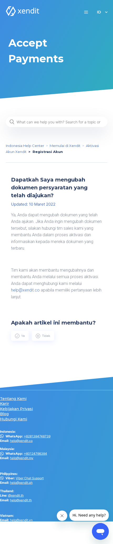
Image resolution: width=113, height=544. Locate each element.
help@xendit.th (21, 500)
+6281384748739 (37, 436)
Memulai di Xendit (65, 146)
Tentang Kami (13, 399)
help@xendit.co (25, 290)
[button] (86, 12)
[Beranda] (22, 14)
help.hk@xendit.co (23, 533)
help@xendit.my (21, 458)
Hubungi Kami (13, 419)
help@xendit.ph (21, 483)
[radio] (20, 336)
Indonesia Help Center (25, 146)
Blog (4, 414)
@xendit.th (16, 495)
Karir (4, 404)
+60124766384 (35, 453)
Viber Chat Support (30, 478)
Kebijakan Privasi (16, 409)
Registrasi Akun (48, 152)
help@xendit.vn (21, 520)
